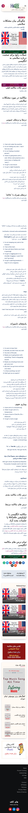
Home (25, 768)
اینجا (4, 123)
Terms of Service (22, 792)
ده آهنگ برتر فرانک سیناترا (18, 707)
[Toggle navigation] (25, 6)
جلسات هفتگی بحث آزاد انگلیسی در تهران (16, 531)
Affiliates (24, 785)
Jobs (25, 778)
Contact (24, 782)
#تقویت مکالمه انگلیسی (17, 27)
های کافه (14, 802)
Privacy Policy (22, 789)
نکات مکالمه (21, 17)
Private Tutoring (22, 770)
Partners (24, 787)
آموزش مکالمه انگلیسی (16, 526)
